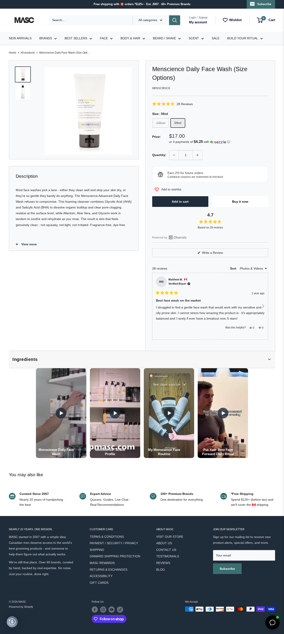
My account (198, 22)
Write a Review (217, 254)
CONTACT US (166, 550)
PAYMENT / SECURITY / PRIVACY (114, 543)
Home (12, 52)
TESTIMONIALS (167, 556)
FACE (104, 38)
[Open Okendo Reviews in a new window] (169, 237)
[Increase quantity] (197, 155)
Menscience (161, 88)
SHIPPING (97, 550)
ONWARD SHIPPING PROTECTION (115, 556)
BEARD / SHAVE (164, 38)
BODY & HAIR (130, 38)
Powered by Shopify (21, 606)
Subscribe (264, 4)
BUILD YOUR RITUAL (242, 38)
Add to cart (180, 201)
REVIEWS (163, 563)
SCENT (194, 38)
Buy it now (240, 201)
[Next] (263, 306)
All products (28, 52)
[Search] (174, 20)
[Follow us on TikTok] (120, 609)
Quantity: (159, 155)
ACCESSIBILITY (101, 576)
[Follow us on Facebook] (95, 609)
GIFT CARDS (99, 582)
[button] (210, 103)
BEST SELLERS (76, 38)
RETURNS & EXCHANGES (108, 569)
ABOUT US (164, 543)
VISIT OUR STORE (169, 536)
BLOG (160, 569)
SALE (215, 38)
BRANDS (45, 38)
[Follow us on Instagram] (103, 609)
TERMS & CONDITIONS (107, 536)
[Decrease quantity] (174, 155)
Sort (233, 268)
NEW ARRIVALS (20, 38)
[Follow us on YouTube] (111, 609)
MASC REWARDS (102, 563)
